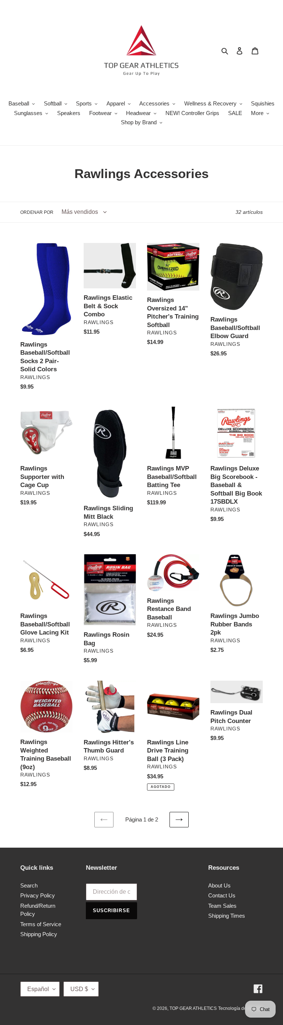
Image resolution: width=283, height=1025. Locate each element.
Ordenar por (36, 212)
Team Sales (222, 906)
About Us (219, 885)
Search (29, 885)
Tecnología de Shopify (240, 1008)
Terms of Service (40, 924)
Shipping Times (226, 916)
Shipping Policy (38, 934)
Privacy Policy (37, 895)
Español (38, 989)
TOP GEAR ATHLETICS (193, 1008)
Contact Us (221, 895)
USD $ (79, 989)
